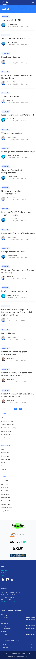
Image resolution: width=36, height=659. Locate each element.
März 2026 (4, 488)
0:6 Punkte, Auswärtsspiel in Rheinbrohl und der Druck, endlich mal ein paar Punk (16, 312)
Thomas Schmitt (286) (8, 424)
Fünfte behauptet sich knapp (14, 291)
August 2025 (5, 511)
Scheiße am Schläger (11, 57)
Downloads (4, 570)
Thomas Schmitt (12, 24)
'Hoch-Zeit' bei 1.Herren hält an (15, 38)
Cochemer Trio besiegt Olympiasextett (11, 171)
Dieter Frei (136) (6, 431)
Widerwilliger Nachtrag (12, 133)
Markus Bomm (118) (7, 434)
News (3, 463)
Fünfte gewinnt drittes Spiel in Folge (18, 151)
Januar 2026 (5, 494)
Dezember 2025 (6, 497)
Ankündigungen (6, 459)
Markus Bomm (11, 61)
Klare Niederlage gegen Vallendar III (17, 115)
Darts (3, 466)
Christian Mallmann (13, 119)
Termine (3, 469)
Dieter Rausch (11, 358)
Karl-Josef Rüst (11, 82)
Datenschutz (20, 657)
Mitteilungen (5, 456)
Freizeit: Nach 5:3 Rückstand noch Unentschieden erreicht (16, 374)
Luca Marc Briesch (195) (8, 428)
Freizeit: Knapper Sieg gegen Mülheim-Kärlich (14, 353)
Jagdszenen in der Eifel (11, 20)
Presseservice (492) (7, 421)
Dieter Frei (10, 100)
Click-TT (3, 575)
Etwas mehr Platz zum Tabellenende (18, 233)
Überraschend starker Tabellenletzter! (11, 192)
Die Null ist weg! (8, 333)
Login (26, 657)
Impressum (11, 657)
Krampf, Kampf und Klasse (13, 251)
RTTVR (3, 573)
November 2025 (6, 501)
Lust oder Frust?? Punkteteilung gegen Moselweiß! (16, 213)
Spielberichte (5, 16)
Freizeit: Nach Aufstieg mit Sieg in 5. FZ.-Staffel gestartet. (17, 395)
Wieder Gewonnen (10, 96)
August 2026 (5, 481)
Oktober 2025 (5, 504)
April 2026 (4, 484)
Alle (2, 418)
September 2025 (6, 507)
